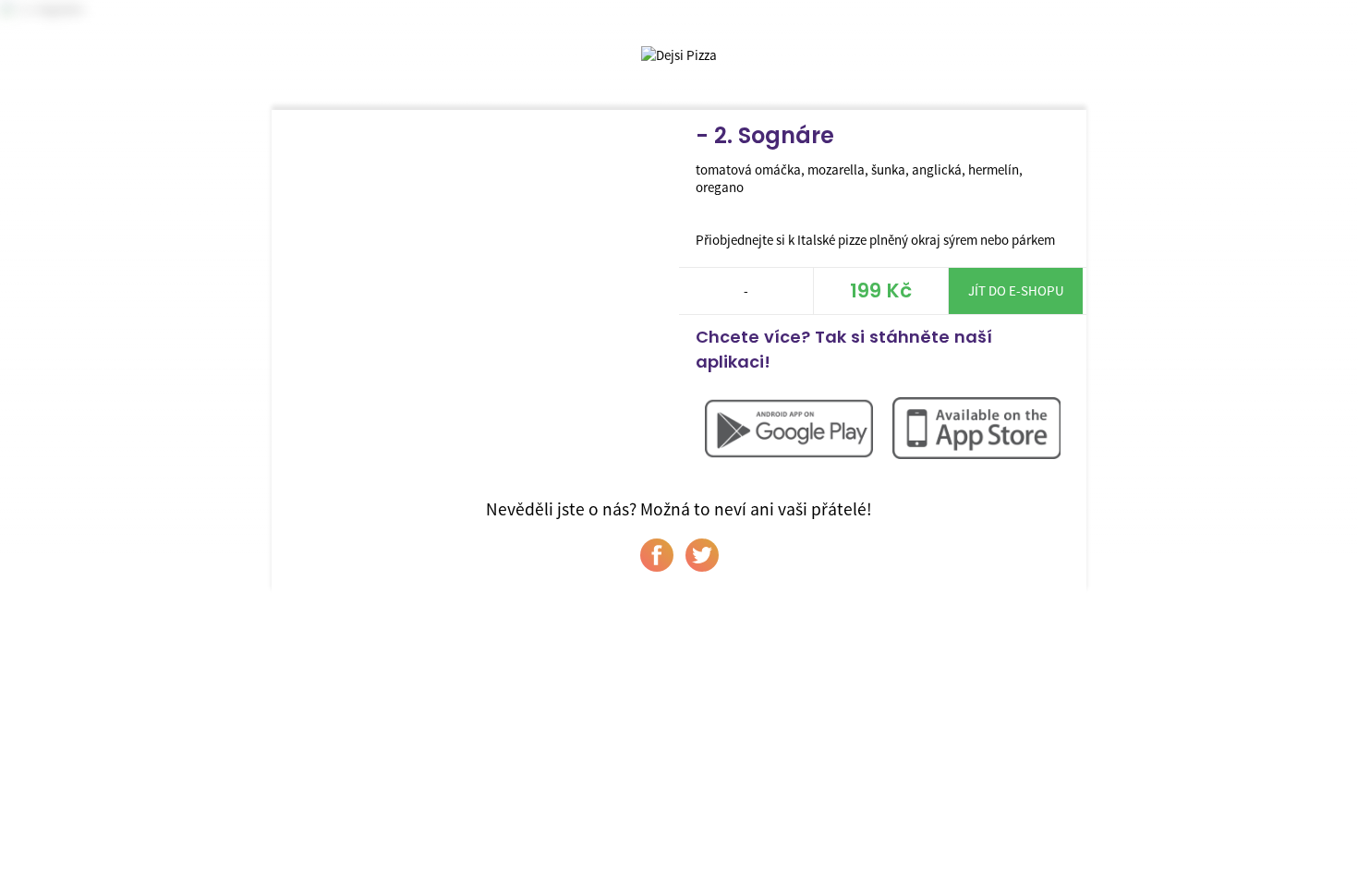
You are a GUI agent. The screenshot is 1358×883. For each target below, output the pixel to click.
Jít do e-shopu (1016, 290)
